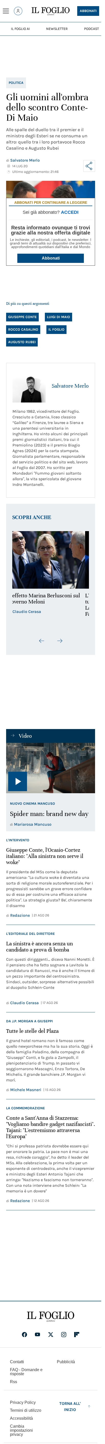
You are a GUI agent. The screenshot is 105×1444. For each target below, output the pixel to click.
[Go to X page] (50, 1334)
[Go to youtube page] (37, 1334)
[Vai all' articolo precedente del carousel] (42, 641)
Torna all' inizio (70, 1406)
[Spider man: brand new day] (50, 768)
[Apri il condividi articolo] (89, 166)
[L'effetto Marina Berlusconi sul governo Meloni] (50, 560)
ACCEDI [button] (69, 212)
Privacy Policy (23, 1402)
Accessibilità (21, 1418)
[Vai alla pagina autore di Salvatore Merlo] (29, 385)
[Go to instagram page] (63, 1334)
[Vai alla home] (50, 11)
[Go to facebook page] (24, 1334)
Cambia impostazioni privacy (21, 1430)
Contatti (17, 1362)
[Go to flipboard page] (76, 1334)
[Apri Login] (18, 11)
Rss (13, 1382)
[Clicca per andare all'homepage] (50, 1317)
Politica (16, 83)
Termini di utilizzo (25, 1410)
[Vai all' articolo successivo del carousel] (59, 641)
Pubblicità (66, 1362)
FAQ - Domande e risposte (26, 1372)
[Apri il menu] (6, 11)
